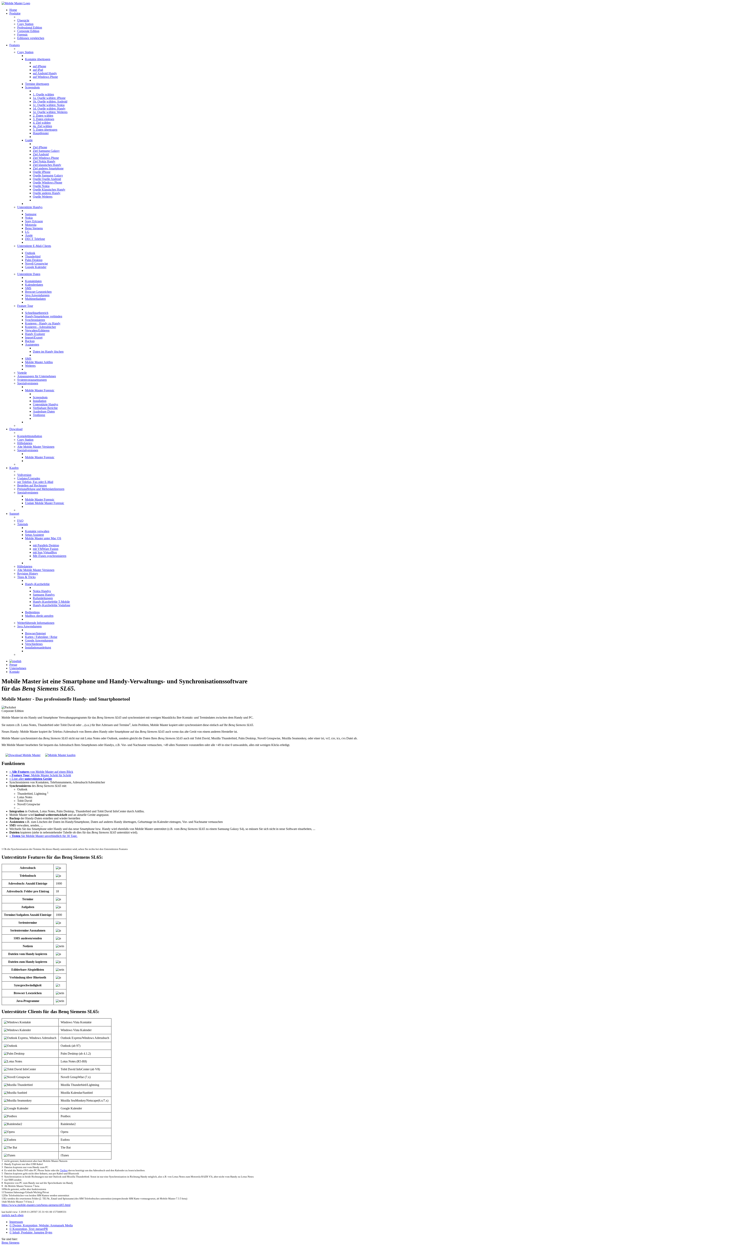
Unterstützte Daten (28, 274)
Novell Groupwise (36, 263)
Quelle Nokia (41, 186)
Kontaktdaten (33, 281)
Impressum (16, 1221)
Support (14, 513)
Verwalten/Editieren (37, 330)
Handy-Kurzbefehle (37, 584)
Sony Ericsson (34, 221)
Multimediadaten (35, 298)
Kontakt (14, 671)
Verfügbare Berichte (45, 408)
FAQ (20, 520)
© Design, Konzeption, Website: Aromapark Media (41, 1225)
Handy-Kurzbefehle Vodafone (51, 605)
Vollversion (24, 475)
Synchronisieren (35, 320)
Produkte (15, 13)
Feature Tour (25, 305)
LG (27, 231)
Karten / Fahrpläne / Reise (41, 637)
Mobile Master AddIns (39, 362)
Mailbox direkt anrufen (39, 615)
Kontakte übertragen (37, 59)
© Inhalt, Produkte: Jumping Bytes (30, 1232)
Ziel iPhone (40, 147)
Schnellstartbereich (36, 312)
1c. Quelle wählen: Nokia (49, 105)
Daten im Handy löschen (48, 351)
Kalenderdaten (34, 284)
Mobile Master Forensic (39, 390)
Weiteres (30, 365)
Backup (30, 341)
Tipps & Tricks (26, 577)
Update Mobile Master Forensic (44, 503)
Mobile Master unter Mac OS (43, 538)
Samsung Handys (44, 594)
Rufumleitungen (43, 598)
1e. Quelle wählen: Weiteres (50, 112)
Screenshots (32, 87)
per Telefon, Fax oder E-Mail (35, 482)
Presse (13, 664)
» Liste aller (30, 778)
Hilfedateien (24, 443)
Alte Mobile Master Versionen (35, 446)
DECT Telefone (35, 239)
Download (15, 429)
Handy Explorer (35, 334)
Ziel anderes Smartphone (48, 168)
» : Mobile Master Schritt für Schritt (40, 775)
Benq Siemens (34, 228)
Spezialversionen (27, 383)
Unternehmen (17, 668)
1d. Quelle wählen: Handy (49, 108)
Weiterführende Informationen (35, 622)
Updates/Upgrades (28, 478)
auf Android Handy (45, 73)
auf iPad (38, 69)
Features (14, 45)
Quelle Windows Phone (47, 182)
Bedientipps (32, 612)
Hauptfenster (41, 133)
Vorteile (22, 372)
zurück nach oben (12, 1215)
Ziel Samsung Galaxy (46, 150)
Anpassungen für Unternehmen (36, 376)
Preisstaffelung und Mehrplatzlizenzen (40, 489)
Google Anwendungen (39, 640)
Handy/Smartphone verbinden (43, 316)
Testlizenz (39, 415)
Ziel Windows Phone (46, 157)
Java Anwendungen (37, 295)
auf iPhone (39, 66)
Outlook (30, 253)
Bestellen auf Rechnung (32, 485)
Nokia (29, 217)
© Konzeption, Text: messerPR (28, 1229)
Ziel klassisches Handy (47, 165)
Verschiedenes (34, 644)
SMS (28, 288)
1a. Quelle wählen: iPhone (49, 98)
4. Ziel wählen (42, 122)
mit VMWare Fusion (45, 548)
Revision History (27, 573)
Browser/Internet (35, 633)
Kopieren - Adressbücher (40, 327)
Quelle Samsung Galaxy (48, 175)
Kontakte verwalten (37, 531)
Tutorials (22, 524)
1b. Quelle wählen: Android (50, 101)
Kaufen (14, 467)
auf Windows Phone (45, 76)
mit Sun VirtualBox (45, 552)
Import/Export (33, 337)
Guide (29, 140)
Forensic (22, 34)
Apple (29, 235)
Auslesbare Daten (44, 411)
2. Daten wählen (43, 115)
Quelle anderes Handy (46, 193)
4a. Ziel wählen (42, 126)
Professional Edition (29, 27)
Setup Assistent (34, 534)
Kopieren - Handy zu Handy (42, 323)
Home (13, 10)
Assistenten (32, 344)
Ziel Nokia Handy (44, 161)
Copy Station (25, 24)
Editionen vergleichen (30, 38)
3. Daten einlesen (43, 119)
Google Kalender (35, 267)
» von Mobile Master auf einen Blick (41, 771)
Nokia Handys (42, 591)
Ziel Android (41, 154)
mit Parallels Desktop (46, 545)
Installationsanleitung (38, 647)
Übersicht (23, 20)
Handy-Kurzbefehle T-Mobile (51, 601)
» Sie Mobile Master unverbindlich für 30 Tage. (43, 836)
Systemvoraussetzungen (32, 379)
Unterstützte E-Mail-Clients (34, 246)
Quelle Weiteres (42, 196)
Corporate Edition (28, 31)
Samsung (30, 214)
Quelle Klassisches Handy (49, 189)
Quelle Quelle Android (47, 179)
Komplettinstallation (29, 436)
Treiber (64, 1170)
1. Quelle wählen (43, 94)
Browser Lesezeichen (38, 291)
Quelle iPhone (41, 172)
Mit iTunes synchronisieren (49, 556)
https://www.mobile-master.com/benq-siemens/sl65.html (36, 1205)
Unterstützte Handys (29, 207)
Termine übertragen (37, 84)
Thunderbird (32, 256)
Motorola (30, 224)
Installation (39, 401)
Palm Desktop (33, 260)
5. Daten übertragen (45, 129)
